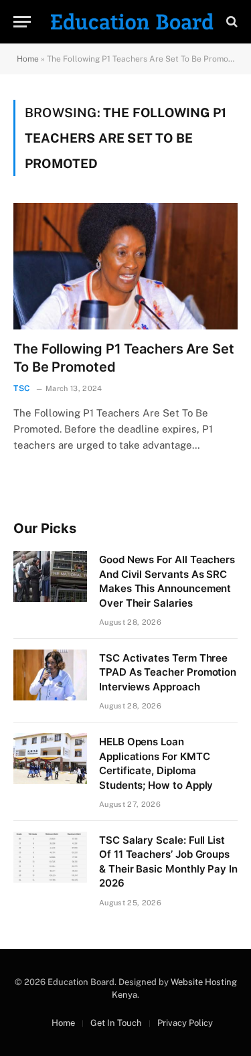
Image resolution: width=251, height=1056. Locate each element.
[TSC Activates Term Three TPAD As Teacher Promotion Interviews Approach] (50, 675)
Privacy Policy (185, 1023)
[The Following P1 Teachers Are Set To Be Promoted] (125, 266)
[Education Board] (132, 21)
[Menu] (22, 22)
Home (28, 59)
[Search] (231, 22)
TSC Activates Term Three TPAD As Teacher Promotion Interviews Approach (167, 672)
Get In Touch (116, 1023)
